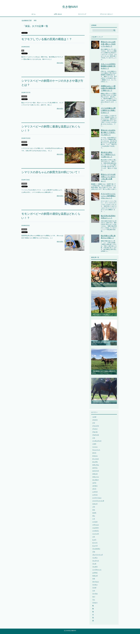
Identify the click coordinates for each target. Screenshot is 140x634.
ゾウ (93, 506)
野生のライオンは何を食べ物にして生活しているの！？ (108, 44)
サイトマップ (82, 14)
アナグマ (95, 420)
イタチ (94, 444)
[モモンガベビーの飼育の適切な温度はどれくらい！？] (75, 249)
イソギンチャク (96, 441)
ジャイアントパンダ (98, 500)
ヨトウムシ (95, 581)
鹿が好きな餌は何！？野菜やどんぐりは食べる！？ (108, 154)
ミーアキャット (96, 569)
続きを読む (60, 63)
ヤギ (93, 578)
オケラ (94, 453)
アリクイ (95, 429)
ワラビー (95, 602)
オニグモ (95, 462)
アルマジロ (95, 435)
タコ (93, 509)
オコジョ (95, 456)
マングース (95, 560)
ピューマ (95, 545)
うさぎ (94, 417)
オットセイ (95, 459)
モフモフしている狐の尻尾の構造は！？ (46, 39)
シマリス (24, 96)
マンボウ (95, 566)
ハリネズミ (95, 530)
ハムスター (95, 527)
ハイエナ (95, 521)
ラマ (93, 590)
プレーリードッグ (97, 554)
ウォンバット (96, 450)
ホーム (33, 14)
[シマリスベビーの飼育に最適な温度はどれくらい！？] (75, 162)
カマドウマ (95, 470)
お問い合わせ (58, 14)
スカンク (95, 503)
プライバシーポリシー (106, 14)
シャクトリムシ (96, 497)
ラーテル (95, 593)
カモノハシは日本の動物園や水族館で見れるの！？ (108, 66)
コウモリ (95, 485)
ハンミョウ (95, 533)
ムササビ (95, 572)
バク (93, 536)
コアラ (94, 482)
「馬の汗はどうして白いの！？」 (101, 314)
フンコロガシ (96, 548)
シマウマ (95, 491)
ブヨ (93, 551)
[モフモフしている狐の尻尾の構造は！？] (75, 70)
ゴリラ (94, 488)
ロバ (93, 596)
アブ (93, 423)
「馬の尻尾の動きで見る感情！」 (101, 402)
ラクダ (94, 587)
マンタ (94, 563)
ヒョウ (94, 539)
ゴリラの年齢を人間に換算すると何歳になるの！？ (108, 110)
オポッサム (95, 465)
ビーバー (95, 542)
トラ (93, 518)
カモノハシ (95, 476)
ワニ (93, 599)
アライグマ (95, 426)
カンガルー (95, 479)
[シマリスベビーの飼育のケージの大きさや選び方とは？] (75, 116)
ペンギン (95, 557)
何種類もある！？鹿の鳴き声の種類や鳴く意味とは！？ (108, 88)
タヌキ (94, 512)
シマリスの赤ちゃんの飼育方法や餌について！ (50, 172)
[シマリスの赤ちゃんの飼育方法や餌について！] (75, 203)
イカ (93, 438)
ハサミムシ (95, 524)
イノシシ (95, 447)
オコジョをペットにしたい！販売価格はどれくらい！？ (108, 196)
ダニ (93, 515)
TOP (28, 20)
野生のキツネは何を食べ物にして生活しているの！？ (108, 132)
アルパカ (95, 432)
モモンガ (24, 229)
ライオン (95, 584)
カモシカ (95, 473)
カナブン (95, 467)
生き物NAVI (70, 6)
